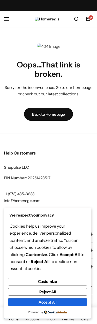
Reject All (47, 291)
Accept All (47, 302)
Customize (47, 281)
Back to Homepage (48, 114)
